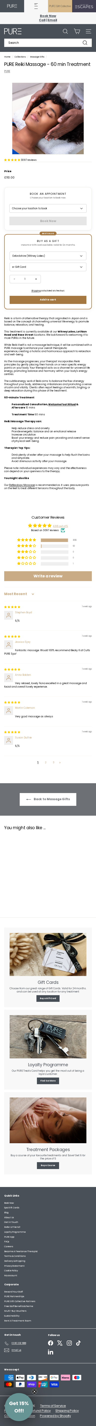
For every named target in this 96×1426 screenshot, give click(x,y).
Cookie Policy (11, 1270)
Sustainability (11, 1315)
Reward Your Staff (13, 1291)
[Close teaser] (34, 1391)
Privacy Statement (14, 1265)
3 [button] (53, 762)
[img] (12, 607)
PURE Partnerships (14, 1296)
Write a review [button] (48, 576)
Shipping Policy (67, 1410)
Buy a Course (48, 1165)
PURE (7, 71)
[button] (12, 160)
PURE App (9, 1236)
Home (7, 56)
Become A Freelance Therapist (21, 1251)
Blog (6, 1212)
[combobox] (48, 43)
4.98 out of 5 (60, 526)
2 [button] (46, 762)
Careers (8, 1246)
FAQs (6, 1241)
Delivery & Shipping (14, 1261)
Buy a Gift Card (48, 998)
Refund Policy (40, 1410)
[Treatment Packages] (48, 1120)
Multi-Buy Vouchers (15, 1310)
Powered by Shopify (55, 1415)
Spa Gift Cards (11, 1207)
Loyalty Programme (15, 1232)
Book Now (9, 1202)
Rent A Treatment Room (17, 1320)
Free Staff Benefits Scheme (18, 1306)
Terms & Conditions (15, 1256)
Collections (20, 56)
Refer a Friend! (12, 1227)
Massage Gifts (37, 56)
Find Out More (48, 1081)
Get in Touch (11, 1222)
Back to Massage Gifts (51, 799)
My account (10, 1275)
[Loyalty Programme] (48, 1036)
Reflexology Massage (22, 485)
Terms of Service (53, 1405)
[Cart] (77, 31)
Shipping (36, 290)
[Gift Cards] (48, 954)
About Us (9, 1217)
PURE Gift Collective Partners (19, 1301)
